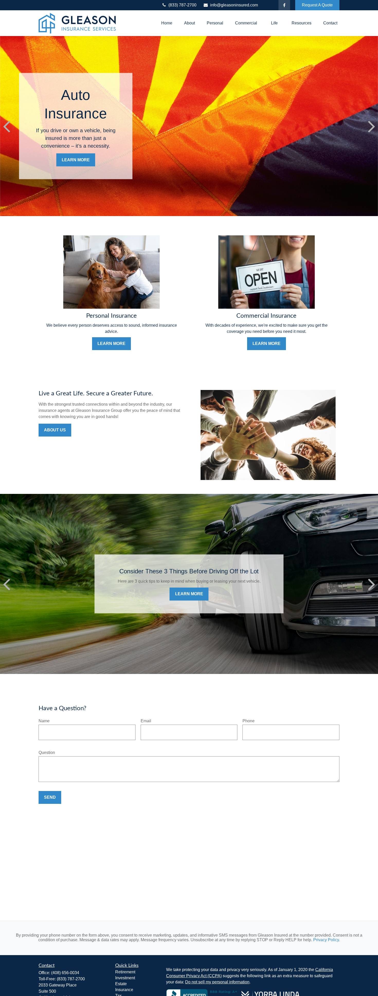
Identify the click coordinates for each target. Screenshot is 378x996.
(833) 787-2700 (182, 5)
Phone (248, 721)
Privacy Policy (326, 940)
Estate (121, 984)
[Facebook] (284, 5)
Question (47, 752)
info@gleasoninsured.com (234, 5)
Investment (125, 978)
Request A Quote (317, 5)
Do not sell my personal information (217, 982)
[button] (166, 23)
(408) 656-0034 (65, 973)
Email (146, 721)
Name (44, 721)
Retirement (125, 972)
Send (50, 797)
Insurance (124, 990)
